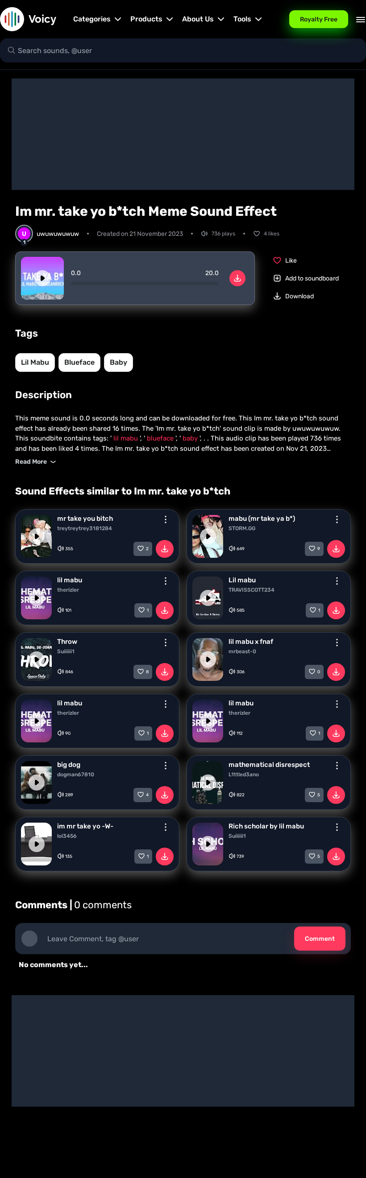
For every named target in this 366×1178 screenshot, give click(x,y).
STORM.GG (242, 528)
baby (118, 362)
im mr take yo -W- (85, 826)
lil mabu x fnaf (251, 641)
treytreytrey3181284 (84, 528)
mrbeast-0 (242, 651)
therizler (68, 590)
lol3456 (67, 836)
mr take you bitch (85, 518)
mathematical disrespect (269, 764)
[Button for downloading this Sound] (165, 549)
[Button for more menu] (165, 519)
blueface (79, 362)
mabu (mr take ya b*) (262, 518)
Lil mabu (242, 580)
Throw (67, 641)
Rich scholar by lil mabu (266, 826)
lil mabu (35, 362)
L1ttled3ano (244, 774)
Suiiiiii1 (66, 651)
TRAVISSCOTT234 (251, 590)
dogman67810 (75, 774)
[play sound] (42, 278)
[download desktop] (237, 278)
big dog (68, 764)
